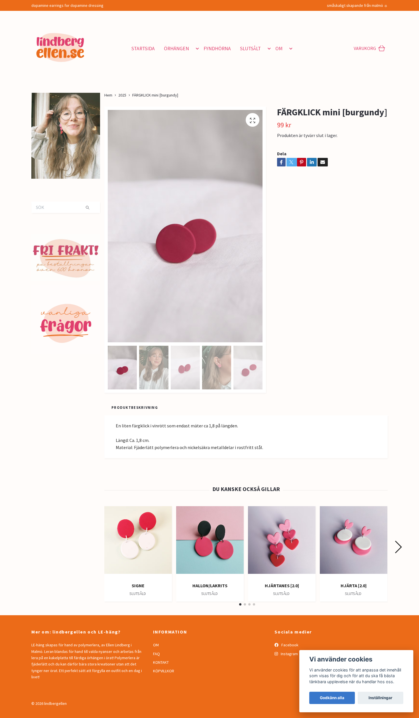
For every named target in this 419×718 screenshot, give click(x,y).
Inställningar (380, 697)
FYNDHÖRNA (217, 48)
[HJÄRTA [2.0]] (353, 542)
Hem (108, 95)
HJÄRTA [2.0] (354, 585)
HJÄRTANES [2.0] (282, 585)
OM (278, 48)
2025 (122, 95)
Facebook (289, 644)
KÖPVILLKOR (163, 670)
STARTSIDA (143, 48)
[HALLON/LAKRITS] (210, 542)
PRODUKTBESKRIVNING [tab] (134, 407)
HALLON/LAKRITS (209, 585)
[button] (196, 48)
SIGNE (138, 585)
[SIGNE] (138, 542)
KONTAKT (161, 662)
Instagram (289, 653)
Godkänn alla (332, 697)
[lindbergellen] (80, 46)
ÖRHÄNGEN (176, 48)
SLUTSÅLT (250, 48)
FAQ (156, 653)
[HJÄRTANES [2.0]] (282, 542)
